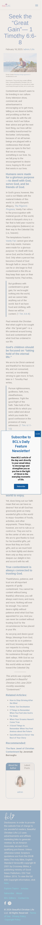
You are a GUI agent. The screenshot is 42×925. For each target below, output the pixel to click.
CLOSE (38, 434)
